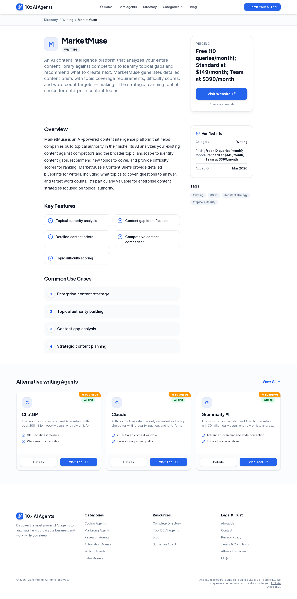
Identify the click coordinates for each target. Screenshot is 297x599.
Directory (150, 7)
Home (108, 7)
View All (269, 381)
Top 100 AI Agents (166, 530)
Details (38, 462)
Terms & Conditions (235, 544)
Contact (226, 530)
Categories (171, 7)
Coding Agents (95, 523)
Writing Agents (95, 551)
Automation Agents (98, 544)
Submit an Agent (164, 544)
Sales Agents (94, 558)
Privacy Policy (231, 537)
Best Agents (128, 7)
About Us (227, 523)
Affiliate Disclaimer (234, 551)
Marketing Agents (97, 530)
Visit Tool (76, 462)
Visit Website (218, 94)
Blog (193, 7)
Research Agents (97, 537)
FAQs (225, 558)
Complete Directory (167, 523)
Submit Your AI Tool (262, 7)
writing (67, 20)
